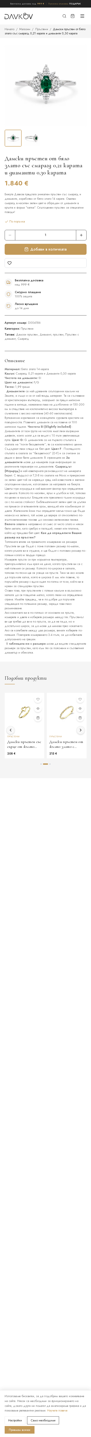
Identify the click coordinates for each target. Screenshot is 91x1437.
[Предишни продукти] (10, 730)
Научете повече (57, 1410)
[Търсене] (64, 16)
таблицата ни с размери (27, 644)
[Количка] (72, 16)
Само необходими (43, 1420)
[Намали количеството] (10, 235)
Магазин (24, 29)
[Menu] (82, 16)
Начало (10, 29)
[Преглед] (38, 708)
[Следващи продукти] (80, 730)
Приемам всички (19, 1430)
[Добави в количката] (38, 717)
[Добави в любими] (46, 263)
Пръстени (41, 29)
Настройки (15, 1420)
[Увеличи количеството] (81, 235)
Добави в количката (48, 249)
